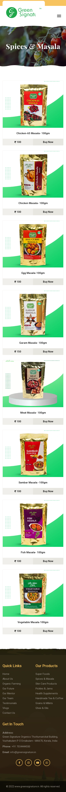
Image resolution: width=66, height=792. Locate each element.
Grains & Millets (44, 703)
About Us (8, 678)
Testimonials (10, 703)
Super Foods (43, 673)
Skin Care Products (46, 683)
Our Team (8, 698)
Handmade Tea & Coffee (49, 698)
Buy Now (48, 142)
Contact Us (9, 712)
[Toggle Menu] (59, 16)
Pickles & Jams (44, 688)
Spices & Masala (45, 678)
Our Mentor (9, 693)
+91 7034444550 (21, 746)
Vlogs (6, 708)
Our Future (8, 688)
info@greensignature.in (23, 752)
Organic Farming (12, 683)
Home (6, 673)
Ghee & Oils (42, 708)
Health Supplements (47, 693)
